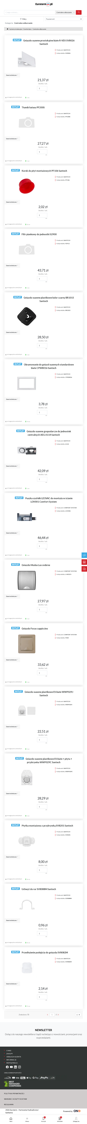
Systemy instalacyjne (16, 29)
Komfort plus (27, 29)
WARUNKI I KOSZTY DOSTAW (15, 1099)
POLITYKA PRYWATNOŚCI (14, 1093)
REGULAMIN (8, 1104)
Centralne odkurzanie (39, 29)
